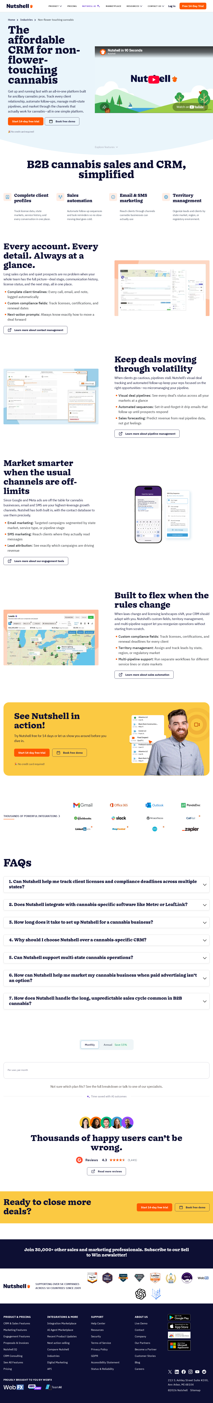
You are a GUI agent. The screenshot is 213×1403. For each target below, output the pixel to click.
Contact (139, 1330)
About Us (141, 1316)
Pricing (7, 1368)
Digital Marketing (57, 1362)
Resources (97, 1330)
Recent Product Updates (62, 1336)
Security (96, 1336)
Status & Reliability (102, 1368)
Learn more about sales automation (147, 674)
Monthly (90, 1044)
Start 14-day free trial (25, 121)
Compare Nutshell (58, 1349)
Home (11, 19)
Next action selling (58, 1342)
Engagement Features (16, 1336)
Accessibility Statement (105, 1362)
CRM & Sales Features (16, 1323)
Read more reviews (110, 1171)
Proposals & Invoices (16, 1342)
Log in (172, 6)
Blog (137, 1362)
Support (97, 1316)
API (49, 1368)
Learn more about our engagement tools (39, 561)
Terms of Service (101, 1342)
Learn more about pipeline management (150, 433)
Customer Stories (145, 1356)
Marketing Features (15, 1330)
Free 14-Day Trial (193, 6)
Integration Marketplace (61, 1323)
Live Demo (141, 1323)
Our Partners (142, 1342)
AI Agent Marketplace (60, 1330)
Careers (139, 1368)
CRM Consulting (12, 1356)
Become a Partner (146, 1349)
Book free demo (65, 121)
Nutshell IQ (10, 1349)
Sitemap (195, 1390)
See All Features (13, 1362)
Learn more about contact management (38, 330)
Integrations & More (62, 1316)
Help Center (98, 1323)
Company (140, 1336)
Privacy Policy (99, 1349)
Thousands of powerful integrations (30, 816)
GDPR (94, 1356)
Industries (26, 19)
